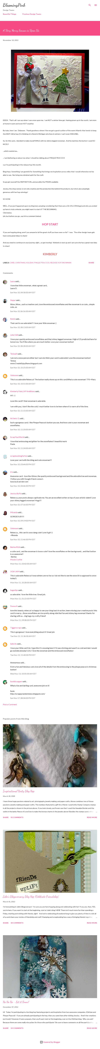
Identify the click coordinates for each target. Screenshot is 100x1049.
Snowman (66, 263)
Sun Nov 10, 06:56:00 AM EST (22, 311)
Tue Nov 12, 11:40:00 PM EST (23, 655)
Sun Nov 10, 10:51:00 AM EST (22, 384)
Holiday (29, 263)
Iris (11, 472)
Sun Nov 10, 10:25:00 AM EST (22, 367)
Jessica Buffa (15, 493)
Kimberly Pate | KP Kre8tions (22, 391)
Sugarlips (14, 590)
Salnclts (13, 644)
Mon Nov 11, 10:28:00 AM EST (23, 582)
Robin (12, 319)
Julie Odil (14, 335)
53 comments (17, 1028)
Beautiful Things (9, 14)
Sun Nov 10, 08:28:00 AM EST (22, 346)
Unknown (14, 375)
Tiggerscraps (15, 627)
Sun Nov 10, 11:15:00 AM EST (22, 410)
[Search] (89, 4)
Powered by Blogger (51, 1042)
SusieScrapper (16, 681)
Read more (92, 817)
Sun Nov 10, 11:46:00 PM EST (22, 539)
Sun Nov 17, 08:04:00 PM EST (22, 698)
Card (12, 263)
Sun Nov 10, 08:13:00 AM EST (22, 327)
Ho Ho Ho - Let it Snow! (16, 1002)
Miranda (13, 512)
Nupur (13, 300)
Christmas (20, 263)
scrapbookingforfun (18, 456)
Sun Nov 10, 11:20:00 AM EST (22, 429)
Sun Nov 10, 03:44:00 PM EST (22, 464)
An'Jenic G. (14, 418)
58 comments (17, 923)
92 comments (17, 817)
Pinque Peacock (42, 263)
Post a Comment (10, 704)
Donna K (14, 606)
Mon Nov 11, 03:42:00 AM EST (23, 563)
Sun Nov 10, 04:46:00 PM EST (22, 486)
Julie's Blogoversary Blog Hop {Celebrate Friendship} (31, 896)
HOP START (50, 224)
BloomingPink (14, 5)
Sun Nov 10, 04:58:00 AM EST (22, 292)
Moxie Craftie (16, 559)
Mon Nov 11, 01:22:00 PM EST (23, 598)
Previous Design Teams (31, 14)
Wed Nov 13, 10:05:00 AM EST (23, 673)
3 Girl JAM (14, 571)
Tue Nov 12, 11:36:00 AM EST (23, 636)
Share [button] (91, 263)
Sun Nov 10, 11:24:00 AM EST (22, 448)
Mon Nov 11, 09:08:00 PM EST (23, 620)
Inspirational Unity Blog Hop (18, 791)
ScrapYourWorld (17, 437)
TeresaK (13, 354)
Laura (12, 281)
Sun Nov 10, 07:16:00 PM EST (22, 504)
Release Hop (55, 263)
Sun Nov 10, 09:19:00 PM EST (22, 520)
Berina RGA (15, 547)
